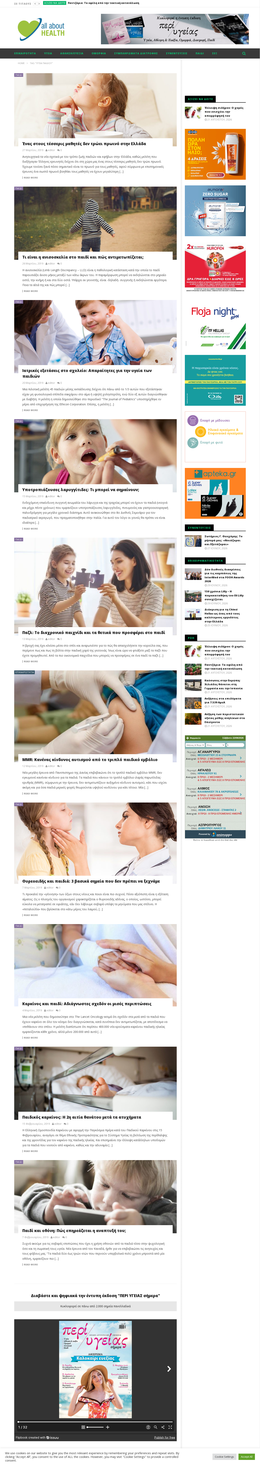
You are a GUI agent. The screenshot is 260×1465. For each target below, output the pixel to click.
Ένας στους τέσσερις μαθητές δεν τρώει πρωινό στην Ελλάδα (84, 143)
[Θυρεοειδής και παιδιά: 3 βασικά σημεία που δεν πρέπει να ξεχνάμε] (95, 843)
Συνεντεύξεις (176, 53)
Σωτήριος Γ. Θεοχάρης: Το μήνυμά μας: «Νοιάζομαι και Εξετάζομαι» (224, 540)
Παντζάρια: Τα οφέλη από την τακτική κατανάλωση (224, 667)
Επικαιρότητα (25, 53)
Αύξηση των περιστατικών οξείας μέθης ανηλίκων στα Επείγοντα (225, 718)
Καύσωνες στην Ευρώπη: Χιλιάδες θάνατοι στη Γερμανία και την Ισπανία (224, 684)
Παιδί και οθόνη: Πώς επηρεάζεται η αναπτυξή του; (74, 1230)
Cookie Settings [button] (224, 1456)
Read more (31, 177)
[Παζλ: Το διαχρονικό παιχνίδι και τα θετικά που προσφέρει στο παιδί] (95, 586)
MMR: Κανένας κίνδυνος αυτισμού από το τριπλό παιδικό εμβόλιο (90, 759)
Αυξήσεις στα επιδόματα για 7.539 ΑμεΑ (95, 3)
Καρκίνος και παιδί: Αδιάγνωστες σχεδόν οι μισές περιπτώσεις (87, 1003)
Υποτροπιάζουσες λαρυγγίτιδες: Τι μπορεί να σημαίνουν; (80, 489)
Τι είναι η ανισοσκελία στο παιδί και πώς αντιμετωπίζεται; (83, 257)
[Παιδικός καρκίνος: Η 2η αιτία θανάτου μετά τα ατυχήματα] (95, 1083)
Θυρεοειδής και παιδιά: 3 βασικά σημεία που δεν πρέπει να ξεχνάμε (91, 881)
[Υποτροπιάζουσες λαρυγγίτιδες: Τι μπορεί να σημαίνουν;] (95, 455)
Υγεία (48, 53)
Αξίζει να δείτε (54, 3)
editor (51, 150)
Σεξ (214, 53)
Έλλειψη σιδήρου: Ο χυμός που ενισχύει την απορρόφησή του (224, 111)
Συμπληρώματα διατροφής (136, 53)
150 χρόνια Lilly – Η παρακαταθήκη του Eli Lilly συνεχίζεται (224, 595)
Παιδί (200, 53)
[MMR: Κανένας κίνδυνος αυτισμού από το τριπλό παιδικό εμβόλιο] (95, 716)
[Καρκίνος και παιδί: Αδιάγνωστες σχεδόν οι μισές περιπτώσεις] (95, 965)
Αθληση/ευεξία (71, 53)
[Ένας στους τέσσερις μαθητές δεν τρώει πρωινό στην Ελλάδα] (95, 109)
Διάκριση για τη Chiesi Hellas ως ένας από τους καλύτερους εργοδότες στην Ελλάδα (222, 615)
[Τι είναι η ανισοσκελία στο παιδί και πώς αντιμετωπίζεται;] (95, 223)
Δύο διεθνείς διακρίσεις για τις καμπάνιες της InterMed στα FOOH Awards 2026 (224, 575)
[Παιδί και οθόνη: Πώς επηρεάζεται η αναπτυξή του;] (95, 1196)
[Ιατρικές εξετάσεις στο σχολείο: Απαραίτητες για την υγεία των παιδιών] (95, 336)
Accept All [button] (246, 1456)
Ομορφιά (99, 53)
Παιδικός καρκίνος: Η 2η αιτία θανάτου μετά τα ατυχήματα (81, 1117)
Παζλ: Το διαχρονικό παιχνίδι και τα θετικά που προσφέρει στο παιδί (93, 632)
